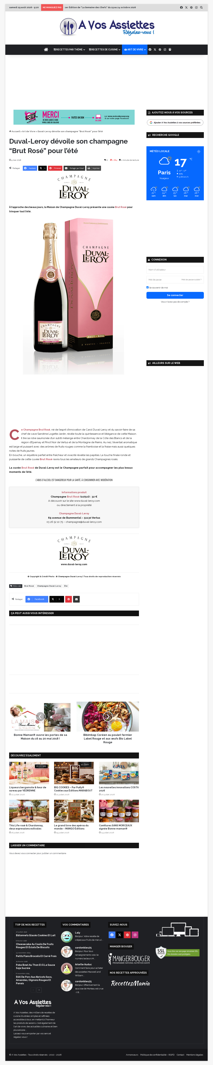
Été (66, 586)
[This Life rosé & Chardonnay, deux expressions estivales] (29, 811)
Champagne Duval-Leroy (49, 586)
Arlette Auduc (83, 964)
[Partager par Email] (76, 599)
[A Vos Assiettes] (106, 28)
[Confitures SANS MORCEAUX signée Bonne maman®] (119, 811)
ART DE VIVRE (135, 49)
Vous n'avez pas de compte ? (175, 302)
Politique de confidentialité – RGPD (157, 1055)
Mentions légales (194, 1055)
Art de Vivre (28, 131)
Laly (77, 932)
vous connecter (28, 853)
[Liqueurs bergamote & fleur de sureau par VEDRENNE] (29, 773)
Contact (180, 1055)
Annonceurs (132, 1055)
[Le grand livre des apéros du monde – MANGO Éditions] (74, 811)
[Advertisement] (106, 81)
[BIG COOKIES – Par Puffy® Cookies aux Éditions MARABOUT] (74, 773)
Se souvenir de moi (158, 287)
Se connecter (175, 295)
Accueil (15, 131)
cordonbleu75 (83, 947)
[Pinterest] (68, 599)
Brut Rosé (29, 586)
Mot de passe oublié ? (191, 279)
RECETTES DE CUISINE (104, 49)
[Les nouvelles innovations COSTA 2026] (119, 773)
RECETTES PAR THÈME (69, 49)
